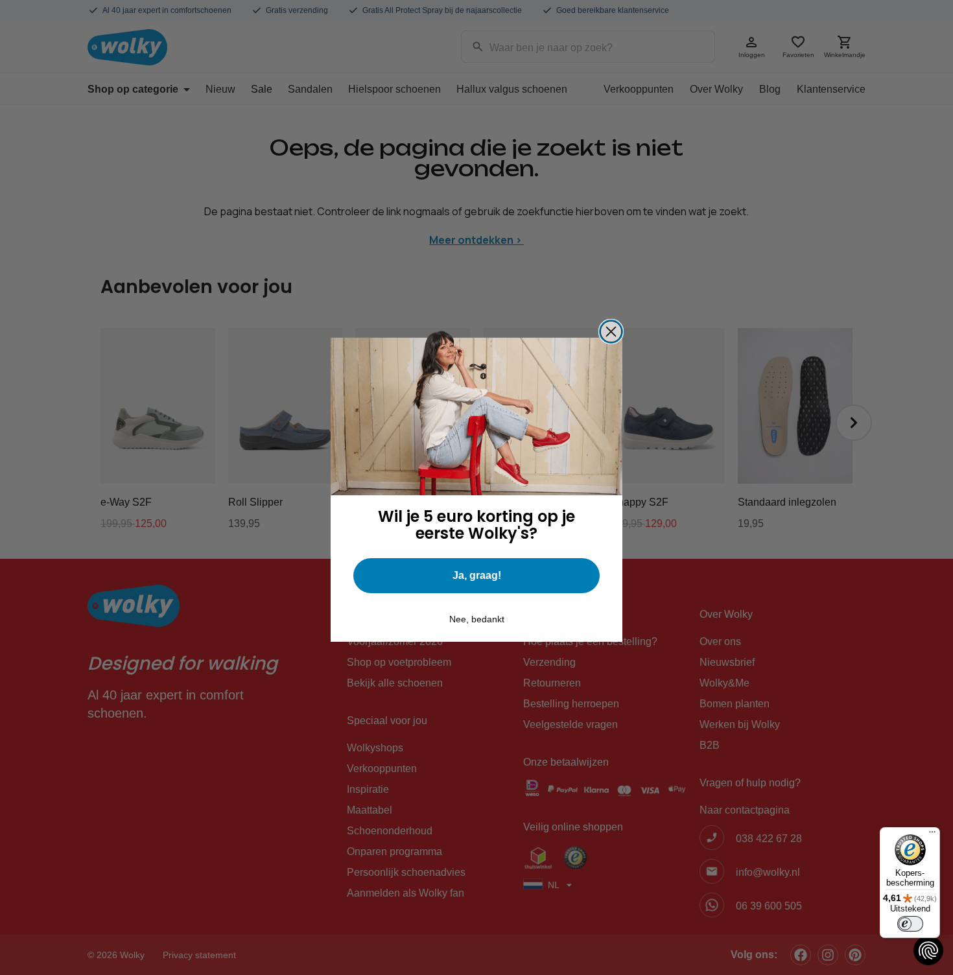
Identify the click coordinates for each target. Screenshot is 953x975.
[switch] (910, 924)
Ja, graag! (477, 575)
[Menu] (932, 835)
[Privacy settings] (928, 950)
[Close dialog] (611, 331)
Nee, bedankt (476, 619)
